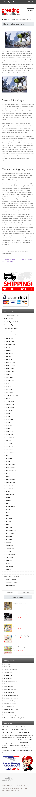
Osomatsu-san (9, 488)
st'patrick (25, 747)
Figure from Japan (8, 318)
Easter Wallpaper (8, 678)
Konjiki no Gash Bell (11, 464)
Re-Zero (8, 509)
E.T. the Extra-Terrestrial (12, 395)
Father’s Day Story (8, 686)
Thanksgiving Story (23, 251)
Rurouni (8, 512)
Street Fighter (9, 545)
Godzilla (8, 416)
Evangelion (8, 398)
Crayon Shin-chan (10, 365)
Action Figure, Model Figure (13, 322)
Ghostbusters (9, 410)
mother (4, 747)
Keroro (7, 455)
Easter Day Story (8, 675)
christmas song (24, 735)
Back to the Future (10, 344)
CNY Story (27, 737)
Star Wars (8, 542)
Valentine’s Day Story (9, 700)
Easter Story (25, 740)
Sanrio (7, 524)
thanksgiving (7, 253)
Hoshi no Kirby (9, 434)
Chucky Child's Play (10, 362)
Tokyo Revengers (10, 554)
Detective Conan (10, 380)
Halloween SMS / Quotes (10, 669)
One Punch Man (10, 485)
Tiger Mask (8, 551)
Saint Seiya (8, 521)
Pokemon (8, 500)
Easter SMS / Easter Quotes (11, 698)
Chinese (26, 727)
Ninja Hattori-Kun (10, 482)
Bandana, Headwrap (11, 579)
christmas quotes (17, 735)
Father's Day (4, 743)
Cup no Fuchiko (10, 368)
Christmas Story (8, 664)
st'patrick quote (31, 747)
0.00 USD (30, 2)
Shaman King (9, 527)
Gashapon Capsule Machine (11, 328)
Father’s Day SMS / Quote (10, 689)
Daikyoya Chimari (10, 371)
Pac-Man (8, 491)
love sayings (24, 745)
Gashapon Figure (10, 325)
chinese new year (14, 729)
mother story (15, 747)
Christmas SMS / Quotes (10, 667)
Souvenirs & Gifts (8, 573)
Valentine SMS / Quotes (10, 703)
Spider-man (9, 536)
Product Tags (26, 592)
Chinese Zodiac (23, 729)
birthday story (20, 727)
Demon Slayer (9, 377)
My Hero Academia (10, 479)
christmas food (15, 733)
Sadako (8, 515)
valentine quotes (25, 750)
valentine (19, 750)
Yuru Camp (8, 569)
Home (5, 19)
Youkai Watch (9, 566)
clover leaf (12, 737)
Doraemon (8, 386)
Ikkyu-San (8, 440)
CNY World (15, 739)
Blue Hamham (9, 353)
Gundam (8, 422)
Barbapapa (8, 350)
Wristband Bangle (10, 585)
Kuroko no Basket (10, 467)
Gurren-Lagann (9, 425)
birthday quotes (11, 727)
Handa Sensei (9, 431)
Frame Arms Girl (10, 401)
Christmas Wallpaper (26, 259)
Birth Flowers (7, 683)
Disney (7, 383)
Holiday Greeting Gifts (9, 706)
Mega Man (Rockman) (11, 470)
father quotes (17, 743)
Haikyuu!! (8, 428)
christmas (7, 732)
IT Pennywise (9, 443)
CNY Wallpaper (10, 739)
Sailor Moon (9, 518)
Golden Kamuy (9, 419)
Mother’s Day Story (9, 692)
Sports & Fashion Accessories (11, 576)
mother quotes (10, 747)
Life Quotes (11, 745)
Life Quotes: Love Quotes (10, 681)
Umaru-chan (9, 560)
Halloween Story (8, 672)
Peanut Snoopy (10, 494)
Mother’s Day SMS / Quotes (11, 695)
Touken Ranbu (9, 557)
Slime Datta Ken (10, 533)
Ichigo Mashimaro (10, 437)
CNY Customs (17, 737)
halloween (24, 742)
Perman (8, 497)
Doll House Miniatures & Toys (11, 315)
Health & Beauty (8, 331)
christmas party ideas (8, 735)
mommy (29, 745)
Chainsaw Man (9, 359)
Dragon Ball (9, 389)
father (31, 740)
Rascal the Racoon (10, 506)
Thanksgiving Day (13, 19)
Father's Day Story (10, 743)
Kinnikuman (9, 458)
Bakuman (8, 347)
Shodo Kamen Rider (11, 530)
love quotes (17, 745)
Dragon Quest (9, 392)
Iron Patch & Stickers (11, 582)
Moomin (8, 476)
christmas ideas (25, 732)
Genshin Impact (10, 407)
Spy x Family (9, 539)
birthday (4, 727)
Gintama (8, 413)
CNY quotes (22, 737)
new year (20, 747)
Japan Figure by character (10, 334)
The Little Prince (10, 548)
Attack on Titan (10, 341)
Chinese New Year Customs (11, 709)
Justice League (10, 452)
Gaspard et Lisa (10, 404)
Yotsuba (8, 563)
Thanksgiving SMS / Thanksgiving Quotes (8, 260)
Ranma (7, 503)
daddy (19, 740)
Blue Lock (8, 356)
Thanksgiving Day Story (10, 715)
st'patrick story (5, 750)
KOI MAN (8, 461)
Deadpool (8, 374)
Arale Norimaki (9, 338)
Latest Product (10, 592)
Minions (8, 473)
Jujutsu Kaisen (9, 449)
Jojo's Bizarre (9, 446)
